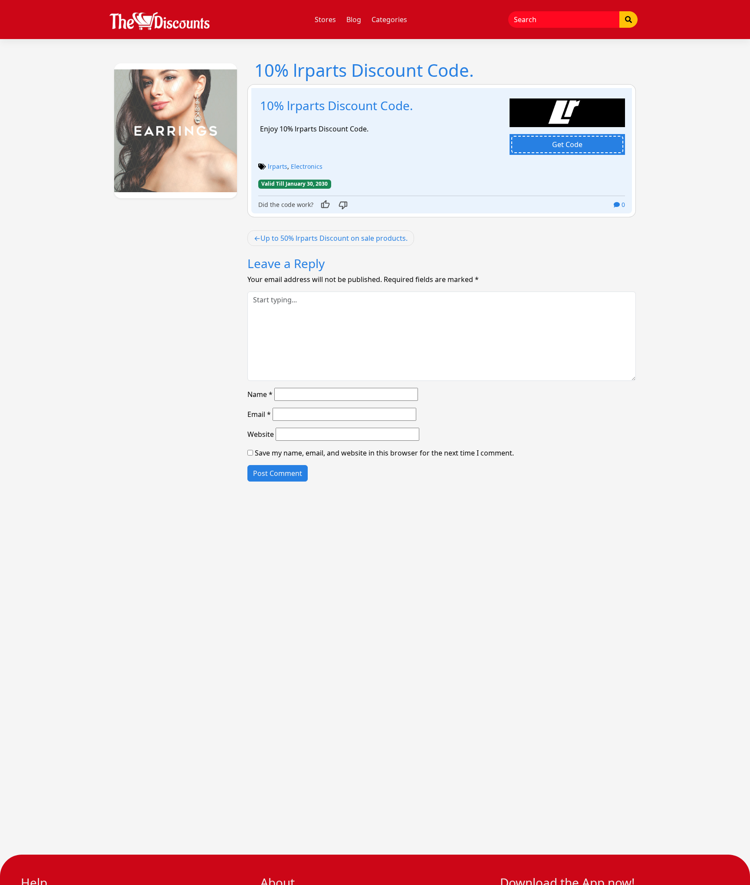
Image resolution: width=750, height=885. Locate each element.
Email (259, 414)
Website (260, 434)
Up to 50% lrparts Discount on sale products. (334, 238)
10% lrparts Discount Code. (336, 105)
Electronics (306, 166)
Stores (325, 19)
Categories (389, 19)
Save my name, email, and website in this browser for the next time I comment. (384, 453)
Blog (353, 19)
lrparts (277, 166)
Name (260, 394)
